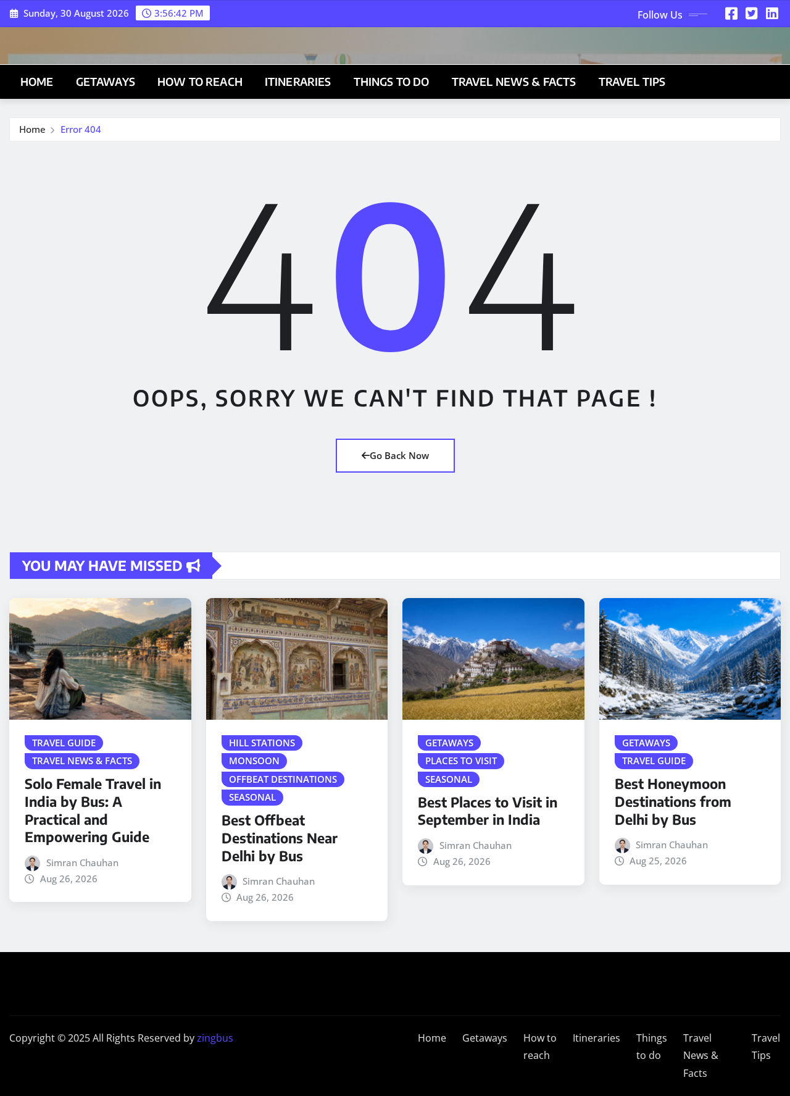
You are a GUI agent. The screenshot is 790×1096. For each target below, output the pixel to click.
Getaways (105, 81)
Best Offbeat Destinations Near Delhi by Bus (280, 837)
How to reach (200, 81)
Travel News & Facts (514, 81)
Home (37, 81)
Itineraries (298, 81)
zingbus (215, 1038)
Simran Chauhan (82, 862)
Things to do (392, 81)
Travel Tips (632, 81)
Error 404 (80, 129)
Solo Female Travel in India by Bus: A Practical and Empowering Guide (93, 810)
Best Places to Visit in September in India (487, 810)
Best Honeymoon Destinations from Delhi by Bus (673, 801)
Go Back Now (399, 455)
